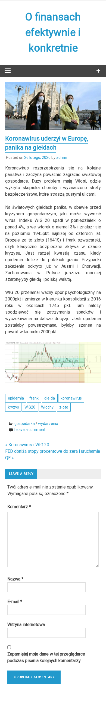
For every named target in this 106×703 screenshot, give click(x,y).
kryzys (13, 407)
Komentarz (19, 506)
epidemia (16, 398)
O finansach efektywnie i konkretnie (53, 32)
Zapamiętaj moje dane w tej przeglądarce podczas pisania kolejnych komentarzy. (46, 657)
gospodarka (24, 423)
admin (61, 157)
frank (34, 398)
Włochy (47, 407)
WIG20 (29, 407)
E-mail (14, 601)
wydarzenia (48, 423)
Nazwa (15, 579)
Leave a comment (29, 429)
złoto (63, 407)
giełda (49, 398)
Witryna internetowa (26, 624)
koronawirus (71, 398)
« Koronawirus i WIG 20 (27, 444)
